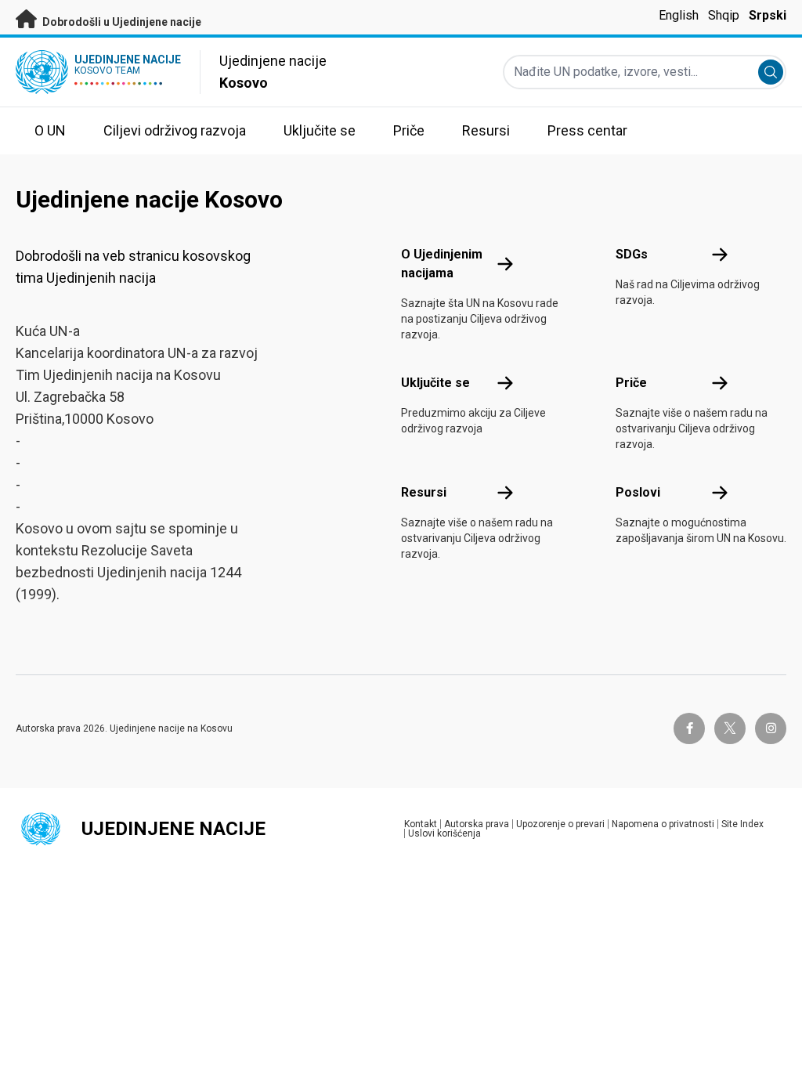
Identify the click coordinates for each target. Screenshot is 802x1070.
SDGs (632, 254)
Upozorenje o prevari (560, 824)
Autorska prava (476, 824)
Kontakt (420, 824)
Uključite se (435, 382)
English (679, 15)
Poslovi (638, 492)
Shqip (723, 15)
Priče (631, 382)
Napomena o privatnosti (663, 824)
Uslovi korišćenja (444, 833)
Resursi (423, 492)
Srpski (767, 15)
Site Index (742, 824)
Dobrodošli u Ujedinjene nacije (120, 22)
